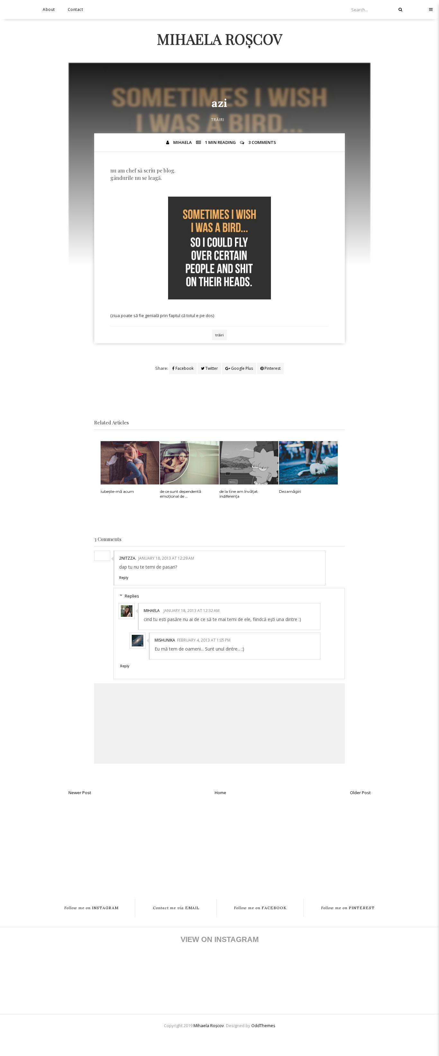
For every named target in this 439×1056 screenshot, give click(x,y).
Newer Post (79, 792)
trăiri (217, 119)
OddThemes (263, 1025)
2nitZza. (127, 558)
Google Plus (241, 368)
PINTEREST (348, 908)
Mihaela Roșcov (219, 38)
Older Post (360, 792)
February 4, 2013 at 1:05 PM (203, 640)
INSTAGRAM (91, 908)
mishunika (165, 640)
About (49, 9)
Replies (132, 596)
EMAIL (176, 908)
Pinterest (272, 368)
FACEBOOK (260, 908)
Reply (123, 577)
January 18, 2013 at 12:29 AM (166, 558)
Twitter (211, 368)
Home (220, 792)
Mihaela (152, 610)
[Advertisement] (219, 845)
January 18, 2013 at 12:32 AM (192, 610)
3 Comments (262, 142)
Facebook (184, 368)
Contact (75, 9)
